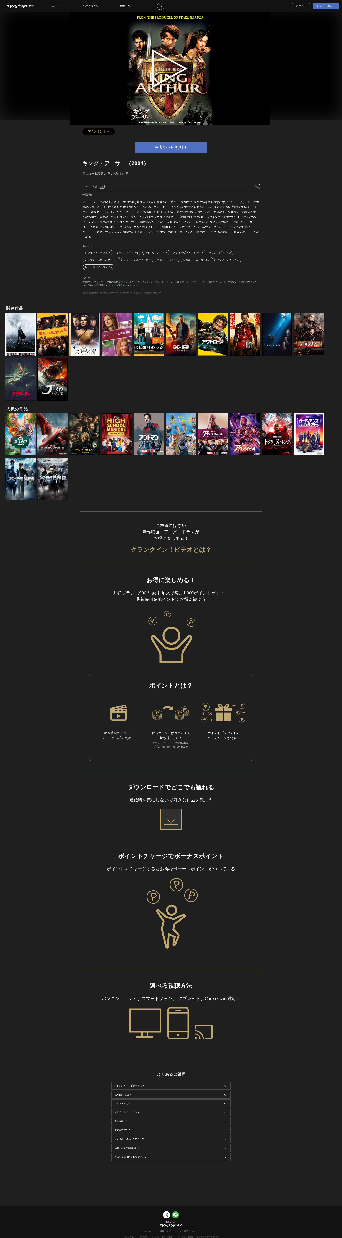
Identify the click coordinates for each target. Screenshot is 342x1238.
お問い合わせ (130, 1237)
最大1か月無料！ (326, 6)
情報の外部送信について (207, 1237)
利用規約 (155, 1237)
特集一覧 (125, 6)
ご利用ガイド (164, 1231)
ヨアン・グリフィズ (220, 252)
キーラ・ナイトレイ (127, 252)
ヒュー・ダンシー (167, 259)
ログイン (301, 6)
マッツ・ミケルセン (228, 259)
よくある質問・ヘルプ (186, 1231)
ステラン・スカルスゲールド (101, 259)
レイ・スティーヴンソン (99, 267)
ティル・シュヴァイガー (137, 259)
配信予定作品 (90, 6)
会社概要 (143, 1237)
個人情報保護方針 (185, 1237)
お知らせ (149, 1231)
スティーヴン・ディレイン (188, 252)
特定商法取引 (168, 1237)
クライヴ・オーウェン (97, 252)
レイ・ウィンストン (156, 252)
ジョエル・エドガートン (197, 259)
